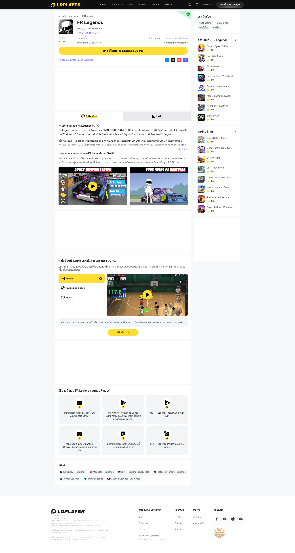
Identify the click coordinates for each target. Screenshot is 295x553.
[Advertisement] (123, 88)
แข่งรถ (77, 16)
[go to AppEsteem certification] (219, 533)
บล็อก (130, 4)
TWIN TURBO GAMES (88, 33)
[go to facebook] (217, 519)
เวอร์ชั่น (141, 4)
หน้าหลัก (62, 16)
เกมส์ (70, 16)
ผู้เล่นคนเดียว (222, 23)
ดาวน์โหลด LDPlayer (230, 4)
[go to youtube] (225, 519)
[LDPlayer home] (65, 4)
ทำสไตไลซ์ (203, 27)
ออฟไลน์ (216, 27)
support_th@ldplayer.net (60, 532)
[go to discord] (241, 519)
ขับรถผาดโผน (205, 23)
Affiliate (168, 4)
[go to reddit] (233, 519)
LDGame (154, 4)
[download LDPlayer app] (196, 4)
